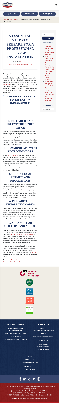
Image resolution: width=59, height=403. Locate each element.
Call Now (12, 14)
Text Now (30, 14)
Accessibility (26, 389)
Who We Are (43, 344)
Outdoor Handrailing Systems (16, 339)
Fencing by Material (15, 328)
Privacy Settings (50, 387)
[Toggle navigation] (56, 5)
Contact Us (29, 366)
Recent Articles (13, 19)
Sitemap (33, 389)
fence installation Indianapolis (25, 260)
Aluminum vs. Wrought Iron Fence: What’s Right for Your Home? (49, 86)
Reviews (43, 328)
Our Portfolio (43, 349)
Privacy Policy (20, 387)
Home (6, 19)
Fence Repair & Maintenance (15, 333)
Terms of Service (30, 387)
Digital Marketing (30, 398)
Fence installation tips (10, 262)
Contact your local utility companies (22, 234)
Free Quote (48, 14)
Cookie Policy (40, 387)
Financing (43, 333)
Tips (30, 64)
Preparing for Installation (43, 336)
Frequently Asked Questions (43, 330)
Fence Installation (14, 64)
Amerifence (6, 84)
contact (34, 252)
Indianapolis (24, 64)
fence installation (12, 155)
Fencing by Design (15, 330)
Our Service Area (43, 346)
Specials (29, 360)
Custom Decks (16, 336)
